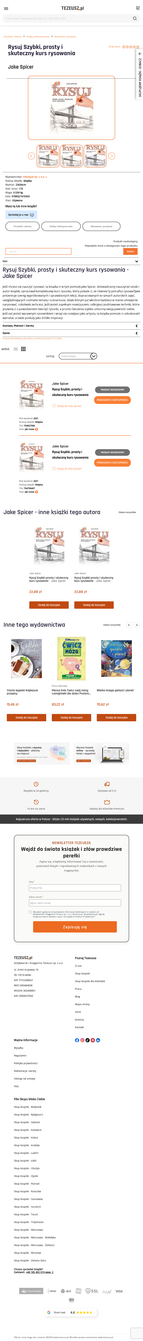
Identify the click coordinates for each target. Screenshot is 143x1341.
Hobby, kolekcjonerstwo (38, 36)
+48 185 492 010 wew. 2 (39, 1272)
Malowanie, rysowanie (65, 36)
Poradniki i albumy (12, 36)
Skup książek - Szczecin (27, 1206)
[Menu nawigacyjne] (6, 8)
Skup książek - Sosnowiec (28, 1199)
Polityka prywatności (26, 1063)
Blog (77, 996)
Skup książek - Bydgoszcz (28, 1114)
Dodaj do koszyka (49, 605)
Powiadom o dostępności (112, 400)
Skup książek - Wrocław (27, 1252)
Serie (78, 1012)
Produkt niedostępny (112, 389)
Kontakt (79, 1027)
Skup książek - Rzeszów (27, 1191)
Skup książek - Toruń (26, 1214)
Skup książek (82, 973)
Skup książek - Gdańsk (27, 1122)
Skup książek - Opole (26, 1176)
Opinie (6, 333)
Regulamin (20, 1055)
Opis (5, 261)
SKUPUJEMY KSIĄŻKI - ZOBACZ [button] (140, 77)
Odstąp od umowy (24, 1078)
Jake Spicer (20, 67)
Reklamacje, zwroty (25, 1071)
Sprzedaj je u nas (18, 214)
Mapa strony (82, 1004)
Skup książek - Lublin (26, 1153)
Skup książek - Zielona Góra (30, 1260)
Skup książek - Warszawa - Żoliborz (34, 1245)
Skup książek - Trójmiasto (28, 1222)
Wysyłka (18, 1047)
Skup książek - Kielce (26, 1137)
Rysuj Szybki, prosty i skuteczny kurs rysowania (70, 392)
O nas (78, 965)
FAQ (16, 1086)
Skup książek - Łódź (25, 1160)
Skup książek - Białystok (27, 1106)
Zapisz (130, 251)
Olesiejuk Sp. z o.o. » (35, 176)
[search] (135, 18)
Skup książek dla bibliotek (90, 981)
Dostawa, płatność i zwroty (18, 326)
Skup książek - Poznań (27, 1183)
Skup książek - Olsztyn (27, 1168)
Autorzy (79, 1019)
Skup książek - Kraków (27, 1145)
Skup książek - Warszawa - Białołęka (35, 1237)
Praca (78, 988)
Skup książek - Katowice (28, 1130)
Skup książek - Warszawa (28, 1229)
